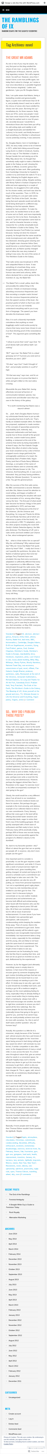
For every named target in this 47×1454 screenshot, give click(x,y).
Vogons (15, 700)
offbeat (31, 668)
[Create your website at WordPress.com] (23, 3)
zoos (18, 1174)
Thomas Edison (22, 1172)
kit (34, 1157)
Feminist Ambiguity (16, 1200)
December (23, 1143)
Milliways (9, 662)
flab (22, 1151)
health (34, 1154)
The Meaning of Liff (13, 691)
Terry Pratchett (17, 685)
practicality (28, 1169)
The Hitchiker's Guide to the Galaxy (25, 688)
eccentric (28, 645)
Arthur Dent (24, 637)
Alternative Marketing (17, 1217)
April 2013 (13, 1300)
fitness (17, 1151)
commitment (30, 1140)
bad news (26, 640)
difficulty (31, 1143)
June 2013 (13, 1290)
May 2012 (13, 1356)
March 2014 (13, 1249)
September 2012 (15, 1335)
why (13, 1174)
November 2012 (15, 1325)
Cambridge (22, 642)
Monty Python (20, 662)
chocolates (10, 1140)
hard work (27, 1154)
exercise (21, 1149)
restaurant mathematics (26, 677)
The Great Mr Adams (19, 57)
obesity (25, 1166)
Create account (15, 1414)
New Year (22, 1163)
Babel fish (17, 640)
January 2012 (14, 1376)
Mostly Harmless (33, 662)
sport (12, 1172)
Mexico (9, 1163)
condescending (12, 1143)
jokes (26, 657)
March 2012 (13, 1366)
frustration (29, 1151)
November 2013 (15, 1264)
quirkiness (10, 674)
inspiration (19, 657)
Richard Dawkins (12, 680)
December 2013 (15, 1259)
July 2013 (12, 1285)
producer (29, 671)
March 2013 (13, 1305)
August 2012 (14, 1341)
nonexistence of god (14, 668)
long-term (36, 1160)
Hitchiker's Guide (21, 651)
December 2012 (15, 1320)
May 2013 (13, 1295)
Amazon (15, 637)
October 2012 (14, 1330)
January (29, 1157)
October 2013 (14, 1269)
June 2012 (13, 1351)
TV (21, 694)
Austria (9, 640)
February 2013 (14, 1310)
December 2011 (15, 1381)
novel (25, 668)
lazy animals (19, 1160)
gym (35, 1151)
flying (36, 645)
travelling (33, 1172)
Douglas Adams (34, 642)
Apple (24, 1137)
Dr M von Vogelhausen (15, 645)
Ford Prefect (11, 648)
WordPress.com (15, 1434)
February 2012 (14, 1371)
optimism (19, 1169)
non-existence (27, 665)
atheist (33, 637)
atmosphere (32, 1137)
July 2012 (12, 1346)
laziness (9, 1160)
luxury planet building (20, 660)
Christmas (20, 1140)
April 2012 (13, 1361)
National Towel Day (13, 665)
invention (21, 1157)
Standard (9, 634)
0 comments (26, 1174)
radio (17, 674)
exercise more (31, 1149)
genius (19, 648)
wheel (8, 1174)
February (9, 1151)
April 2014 (13, 1244)
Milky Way (34, 660)
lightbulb (28, 1160)
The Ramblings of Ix (20, 23)
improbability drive (27, 654)
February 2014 (14, 1254)
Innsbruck (10, 657)
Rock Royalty (14, 1212)
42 (23, 634)
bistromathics (11, 642)
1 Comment (29, 700)
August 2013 (14, 1279)
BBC (32, 640)
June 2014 (13, 1234)
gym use (9, 1154)
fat (39, 1149)
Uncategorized (14, 1397)
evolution (20, 1146)
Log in (11, 1419)
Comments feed (15, 1429)
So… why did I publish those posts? (20, 713)
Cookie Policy (8, 1444)
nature (15, 1163)
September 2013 (15, 1274)
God (25, 648)
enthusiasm (10, 1146)
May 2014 (13, 1239)
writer (21, 700)
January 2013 (14, 1315)
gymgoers (18, 1154)
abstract (28, 634)
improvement (11, 1157)
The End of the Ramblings (19, 1194)
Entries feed (13, 1424)
